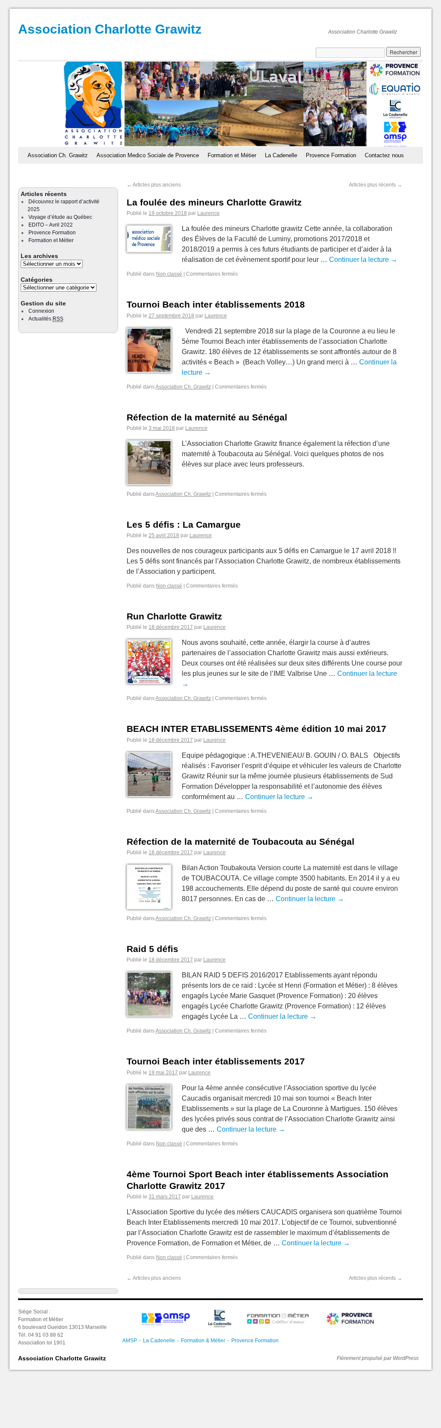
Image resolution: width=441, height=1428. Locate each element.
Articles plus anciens (154, 185)
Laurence (208, 213)
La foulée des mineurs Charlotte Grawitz (214, 202)
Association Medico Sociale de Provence (147, 155)
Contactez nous (384, 155)
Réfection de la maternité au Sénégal (207, 417)
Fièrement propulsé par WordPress (378, 1358)
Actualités (45, 319)
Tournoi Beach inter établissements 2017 (216, 1061)
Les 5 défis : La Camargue (184, 524)
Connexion (41, 311)
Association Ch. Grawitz (58, 155)
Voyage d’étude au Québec (60, 217)
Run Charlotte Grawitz (174, 616)
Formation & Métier (203, 1341)
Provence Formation (331, 155)
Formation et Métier (232, 155)
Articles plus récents (375, 185)
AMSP (129, 1341)
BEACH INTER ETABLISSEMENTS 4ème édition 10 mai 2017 (256, 729)
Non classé (169, 274)
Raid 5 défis (152, 949)
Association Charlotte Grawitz (110, 29)
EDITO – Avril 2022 (50, 225)
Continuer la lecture (363, 259)
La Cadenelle (281, 155)
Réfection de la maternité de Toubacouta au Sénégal (240, 841)
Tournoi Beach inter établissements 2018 (216, 304)
